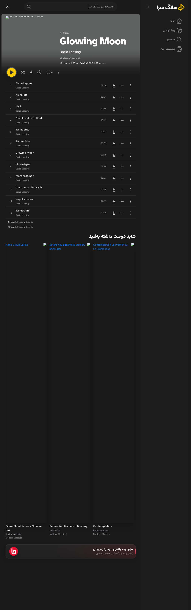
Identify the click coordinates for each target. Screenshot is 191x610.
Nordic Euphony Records (22, 227)
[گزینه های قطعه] (130, 86)
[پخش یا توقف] (12, 72)
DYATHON (54, 531)
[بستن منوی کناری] (147, 7)
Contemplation (102, 526)
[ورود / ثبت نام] (7, 7)
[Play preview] (100, 518)
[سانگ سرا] (171, 7)
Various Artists (13, 534)
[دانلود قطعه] (114, 86)
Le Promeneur (101, 531)
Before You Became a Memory (68, 526)
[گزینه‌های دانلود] (31, 72)
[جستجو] (29, 6)
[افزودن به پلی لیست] (122, 86)
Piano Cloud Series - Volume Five (23, 528)
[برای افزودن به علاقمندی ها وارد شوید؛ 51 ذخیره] (40, 72)
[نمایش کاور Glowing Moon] (30, 40)
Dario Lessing (70, 52)
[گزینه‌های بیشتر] (58, 72)
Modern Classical (70, 59)
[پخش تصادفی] (22, 72)
